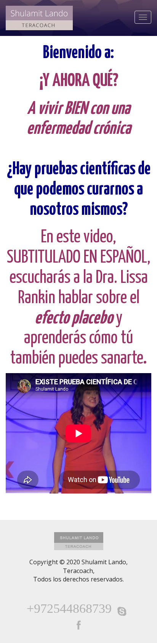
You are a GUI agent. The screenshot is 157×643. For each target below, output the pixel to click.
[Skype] (122, 611)
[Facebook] (78, 625)
